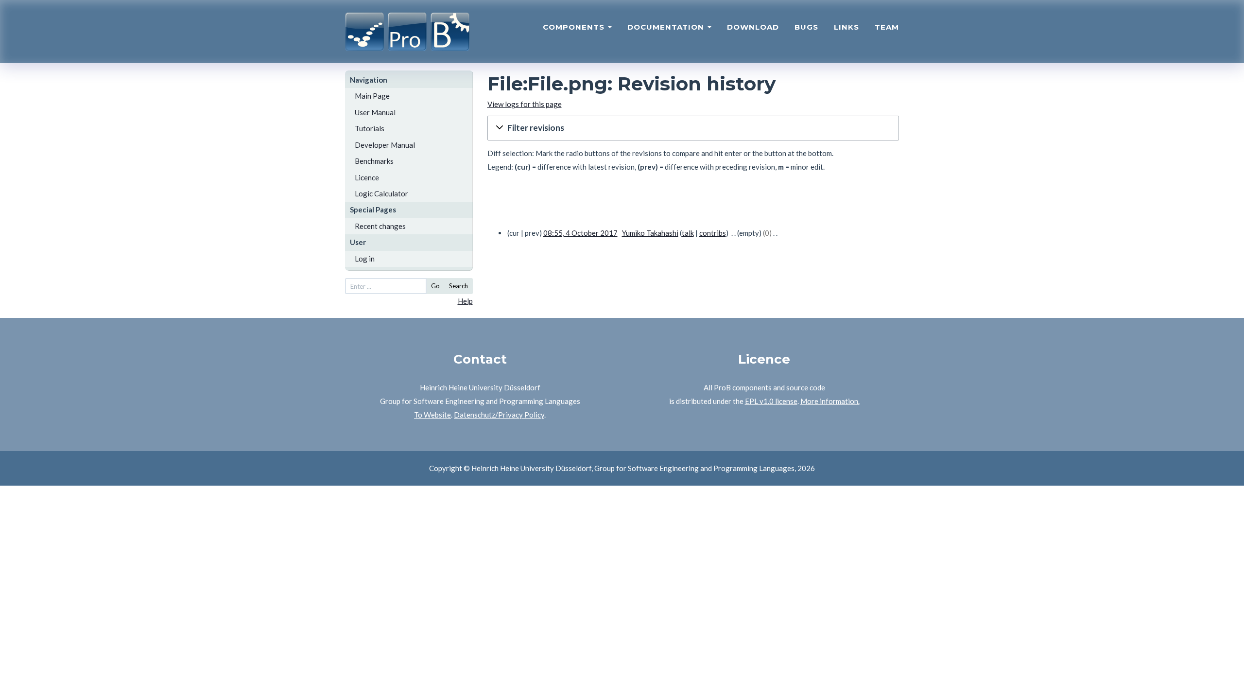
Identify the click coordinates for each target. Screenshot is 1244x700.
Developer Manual (385, 144)
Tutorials (369, 128)
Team (887, 27)
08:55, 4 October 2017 (580, 232)
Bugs (806, 27)
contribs (712, 232)
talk (688, 232)
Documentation (667, 27)
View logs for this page (524, 104)
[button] (693, 128)
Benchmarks (374, 161)
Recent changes (380, 226)
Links (846, 27)
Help (465, 301)
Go (435, 286)
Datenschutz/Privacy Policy (499, 414)
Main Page (372, 95)
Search (458, 286)
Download (753, 27)
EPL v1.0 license (771, 401)
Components (575, 27)
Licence (367, 177)
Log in (365, 258)
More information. (830, 401)
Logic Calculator (381, 193)
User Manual (375, 112)
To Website (432, 414)
